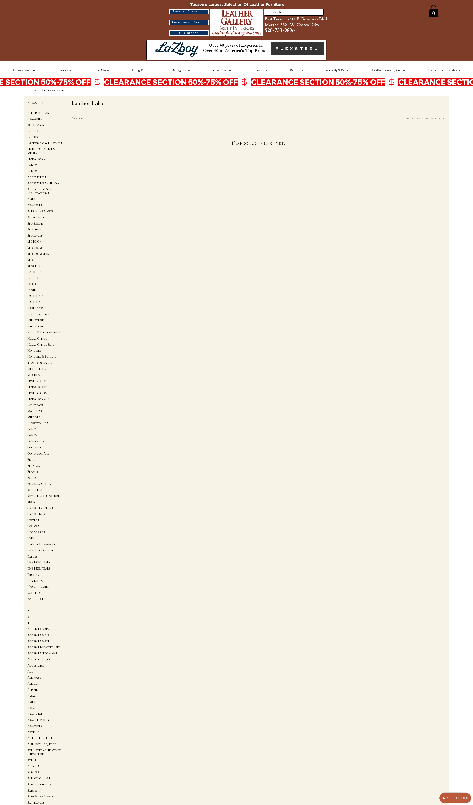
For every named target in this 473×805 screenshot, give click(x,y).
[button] (433, 11)
